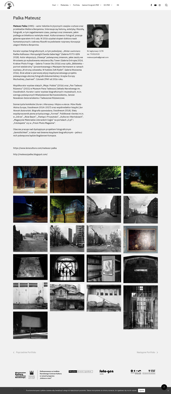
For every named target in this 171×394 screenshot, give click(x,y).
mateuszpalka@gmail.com (98, 57)
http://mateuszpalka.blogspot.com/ (30, 154)
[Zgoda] (168, 390)
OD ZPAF (107, 5)
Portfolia (76, 5)
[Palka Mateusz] (67, 268)
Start (54, 5)
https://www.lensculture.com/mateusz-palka (35, 148)
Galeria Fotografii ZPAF (90, 5)
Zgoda (141, 390)
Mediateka (65, 5)
